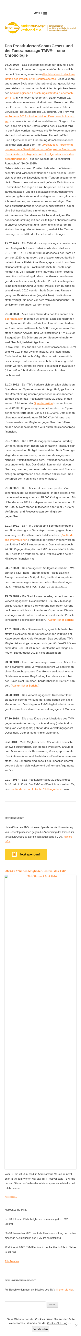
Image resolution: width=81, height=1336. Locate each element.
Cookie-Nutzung (57, 1323)
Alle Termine (12, 1261)
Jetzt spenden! (29, 854)
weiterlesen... (11, 1197)
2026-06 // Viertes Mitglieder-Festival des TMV (35, 871)
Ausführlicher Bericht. (61, 619)
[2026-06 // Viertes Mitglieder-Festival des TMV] (40, 1167)
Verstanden (40, 1329)
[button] (38, 13)
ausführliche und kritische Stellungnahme (36, 789)
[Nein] (76, 1325)
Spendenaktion (14, 318)
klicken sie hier (64, 1289)
